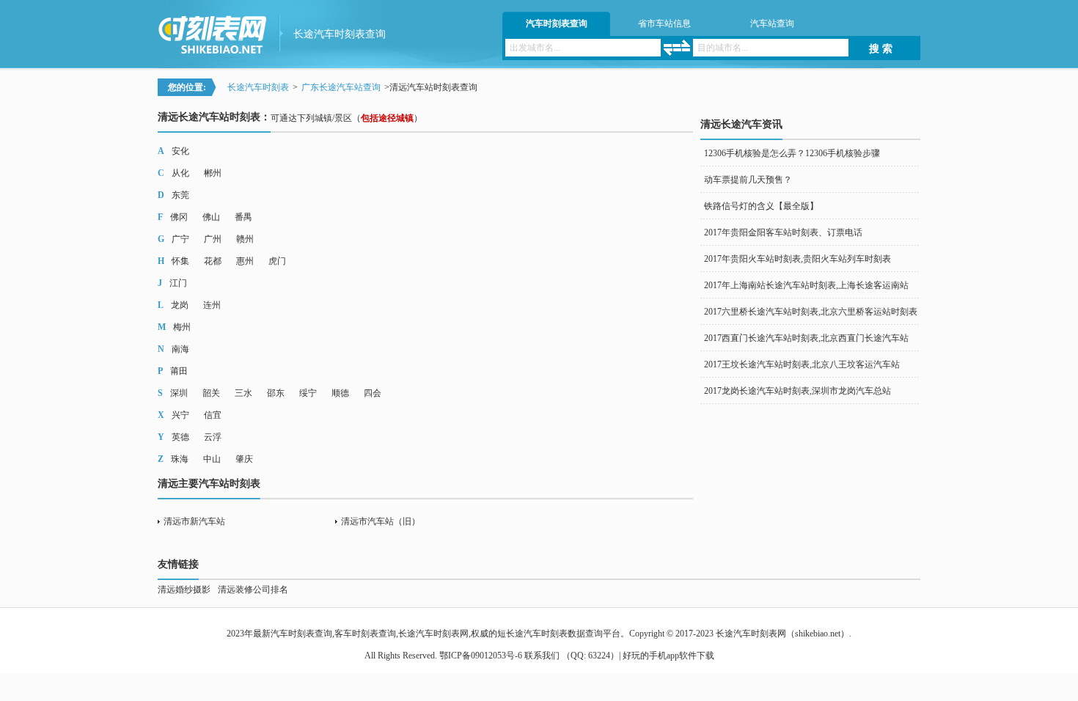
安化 (180, 151)
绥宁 (308, 393)
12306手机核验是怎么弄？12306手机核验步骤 (792, 153)
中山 (212, 459)
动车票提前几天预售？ (748, 180)
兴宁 (180, 415)
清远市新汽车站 (194, 521)
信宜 (212, 415)
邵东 (276, 393)
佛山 (211, 217)
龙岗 (179, 305)
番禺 (243, 217)
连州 (212, 305)
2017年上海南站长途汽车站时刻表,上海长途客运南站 (806, 285)
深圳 (179, 393)
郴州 (212, 173)
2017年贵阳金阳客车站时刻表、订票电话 (783, 232)
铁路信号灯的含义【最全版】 (761, 206)
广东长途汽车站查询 (341, 87)
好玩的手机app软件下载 (668, 655)
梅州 (182, 327)
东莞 (180, 195)
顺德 (340, 393)
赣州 (245, 239)
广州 (212, 239)
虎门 (277, 261)
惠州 (245, 261)
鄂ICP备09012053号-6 (480, 655)
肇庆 (244, 459)
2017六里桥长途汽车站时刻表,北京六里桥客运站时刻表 (810, 312)
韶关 (211, 393)
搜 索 (880, 48)
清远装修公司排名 (253, 589)
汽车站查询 (772, 23)
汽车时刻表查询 (556, 23)
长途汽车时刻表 (258, 87)
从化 (180, 173)
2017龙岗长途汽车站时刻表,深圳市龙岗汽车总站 (797, 391)
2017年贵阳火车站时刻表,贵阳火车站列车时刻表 (797, 259)
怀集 (180, 261)
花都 (212, 261)
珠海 (179, 459)
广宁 (180, 239)
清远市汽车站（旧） (380, 521)
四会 (372, 393)
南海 (180, 349)
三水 (243, 393)
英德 (180, 437)
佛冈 (179, 217)
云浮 (212, 437)
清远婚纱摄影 (184, 589)
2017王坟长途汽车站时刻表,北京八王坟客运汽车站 (802, 364)
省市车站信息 (664, 23)
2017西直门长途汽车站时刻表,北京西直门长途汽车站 (806, 338)
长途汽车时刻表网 (751, 633)
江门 (178, 283)
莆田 (179, 371)
